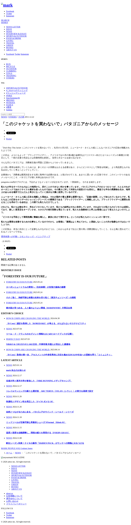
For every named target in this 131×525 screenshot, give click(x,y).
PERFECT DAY (13, 339)
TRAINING (11, 76)
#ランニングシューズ (16, 93)
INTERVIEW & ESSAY (16, 34)
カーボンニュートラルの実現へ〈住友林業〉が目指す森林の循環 (36, 287)
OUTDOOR (11, 69)
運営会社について (14, 498)
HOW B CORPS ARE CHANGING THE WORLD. (28, 318)
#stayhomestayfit (13, 98)
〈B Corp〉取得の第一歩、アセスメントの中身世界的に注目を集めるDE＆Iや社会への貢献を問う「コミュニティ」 (59, 355)
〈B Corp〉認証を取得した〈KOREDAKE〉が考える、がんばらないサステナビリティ (46, 323)
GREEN (9, 45)
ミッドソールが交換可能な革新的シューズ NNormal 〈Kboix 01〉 (36, 422)
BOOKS (9, 47)
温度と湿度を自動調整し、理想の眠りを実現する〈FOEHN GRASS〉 (38, 433)
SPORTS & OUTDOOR (16, 36)
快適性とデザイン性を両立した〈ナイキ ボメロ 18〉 (30, 401)
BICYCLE (10, 66)
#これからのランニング (17, 90)
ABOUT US (11, 50)
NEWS (9, 31)
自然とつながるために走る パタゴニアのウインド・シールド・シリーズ (40, 412)
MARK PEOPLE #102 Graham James (16, 448)
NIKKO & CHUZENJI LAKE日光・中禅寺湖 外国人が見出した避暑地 (38, 344)
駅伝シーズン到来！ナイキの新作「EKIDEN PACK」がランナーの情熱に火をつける (45, 443)
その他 (21, 117)
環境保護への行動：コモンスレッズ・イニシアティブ (25, 236)
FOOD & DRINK (13, 38)
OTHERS (10, 78)
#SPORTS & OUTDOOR (17, 88)
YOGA (9, 73)
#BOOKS (10, 100)
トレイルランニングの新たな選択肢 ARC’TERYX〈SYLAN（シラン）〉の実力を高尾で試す (49, 391)
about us (9, 493)
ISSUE (9, 29)
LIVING (9, 41)
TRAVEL (10, 43)
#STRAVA (10, 102)
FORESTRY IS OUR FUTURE (19, 282)
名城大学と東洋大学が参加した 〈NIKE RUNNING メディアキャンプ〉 (39, 381)
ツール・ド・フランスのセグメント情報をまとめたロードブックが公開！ (40, 334)
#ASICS (9, 105)
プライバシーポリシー (16, 504)
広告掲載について (14, 496)
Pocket (9, 139)
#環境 (8, 107)
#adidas (9, 110)
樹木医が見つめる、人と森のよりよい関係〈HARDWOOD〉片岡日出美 (39, 308)
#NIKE (9, 96)
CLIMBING (11, 71)
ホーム (9, 453)
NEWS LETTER (13, 27)
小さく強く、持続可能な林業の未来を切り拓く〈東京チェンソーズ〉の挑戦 (41, 297)
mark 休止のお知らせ (16, 370)
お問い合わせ (12, 501)
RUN (8, 64)
